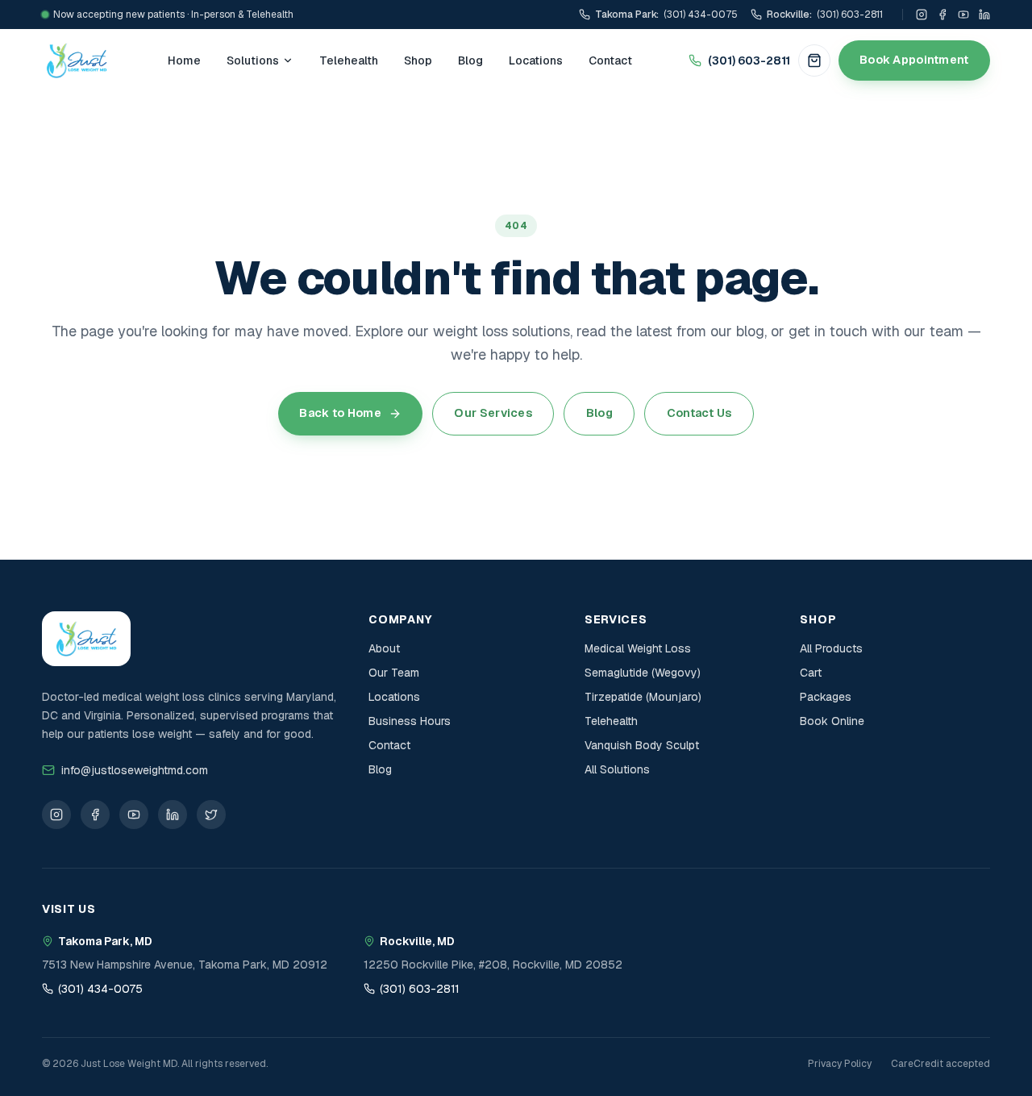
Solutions (253, 60)
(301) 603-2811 (749, 60)
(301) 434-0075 (100, 988)
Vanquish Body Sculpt (642, 745)
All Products (831, 648)
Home (184, 60)
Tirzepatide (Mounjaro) (643, 697)
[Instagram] (921, 14)
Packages (825, 697)
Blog (470, 60)
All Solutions (617, 769)
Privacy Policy (840, 1063)
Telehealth (348, 60)
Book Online (832, 721)
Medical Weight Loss (638, 648)
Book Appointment (914, 59)
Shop (418, 60)
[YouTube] (963, 14)
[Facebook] (942, 14)
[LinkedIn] (984, 14)
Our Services (492, 413)
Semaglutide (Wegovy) (643, 672)
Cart (811, 672)
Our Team (393, 672)
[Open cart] (814, 60)
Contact (610, 60)
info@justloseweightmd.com (134, 770)
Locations (536, 60)
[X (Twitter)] (211, 814)
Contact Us (699, 413)
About (384, 648)
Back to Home (340, 413)
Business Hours (409, 721)
